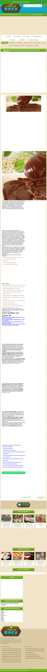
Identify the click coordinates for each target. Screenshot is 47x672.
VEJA (42, 1)
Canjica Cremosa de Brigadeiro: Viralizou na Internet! (13, 465)
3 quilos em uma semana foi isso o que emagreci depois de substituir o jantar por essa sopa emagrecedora (12, 652)
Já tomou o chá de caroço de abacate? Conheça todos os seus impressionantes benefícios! (12, 648)
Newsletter (22, 39)
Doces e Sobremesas (37, 42)
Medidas (13, 39)
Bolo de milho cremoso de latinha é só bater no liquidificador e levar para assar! (36, 650)
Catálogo (18, 36)
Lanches (43, 42)
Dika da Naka (16, 207)
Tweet (44, 14)
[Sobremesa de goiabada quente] (41, 556)
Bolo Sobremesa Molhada (8, 446)
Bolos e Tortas (26, 42)
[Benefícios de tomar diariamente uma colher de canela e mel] (29, 556)
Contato (27, 36)
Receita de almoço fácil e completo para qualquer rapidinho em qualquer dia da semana (12, 658)
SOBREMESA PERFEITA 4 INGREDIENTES (23, 1)
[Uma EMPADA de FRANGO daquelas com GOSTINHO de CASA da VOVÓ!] (18, 556)
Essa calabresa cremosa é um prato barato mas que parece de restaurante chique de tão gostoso (12, 661)
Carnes (31, 42)
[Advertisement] (23, 26)
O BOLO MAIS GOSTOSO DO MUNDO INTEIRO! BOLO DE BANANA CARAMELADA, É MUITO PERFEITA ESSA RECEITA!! (36, 658)
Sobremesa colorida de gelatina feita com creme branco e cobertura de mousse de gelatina (12, 650)
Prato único (36, 45)
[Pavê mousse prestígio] (6, 519)
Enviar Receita (38, 36)
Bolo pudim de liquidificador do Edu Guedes (33, 656)
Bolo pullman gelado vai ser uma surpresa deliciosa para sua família (12, 659)
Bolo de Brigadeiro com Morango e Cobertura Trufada (35, 648)
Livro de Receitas (34, 39)
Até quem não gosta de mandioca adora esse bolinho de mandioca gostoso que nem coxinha (13, 324)
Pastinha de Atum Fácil (6, 561)
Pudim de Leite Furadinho (8, 448)
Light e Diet (11, 45)
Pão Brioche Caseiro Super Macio (9, 450)
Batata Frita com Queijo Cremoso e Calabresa (18, 523)
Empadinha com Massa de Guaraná (10, 463)
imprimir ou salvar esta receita (23, 504)
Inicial (9, 36)
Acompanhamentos (12, 42)
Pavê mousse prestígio (6, 523)
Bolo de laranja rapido (29, 652)
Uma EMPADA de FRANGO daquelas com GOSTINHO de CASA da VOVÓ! (18, 561)
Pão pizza (40, 523)
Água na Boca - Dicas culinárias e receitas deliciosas (11, 6)
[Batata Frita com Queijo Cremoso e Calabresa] (18, 519)
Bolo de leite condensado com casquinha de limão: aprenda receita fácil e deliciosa (29, 523)
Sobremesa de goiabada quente (41, 561)
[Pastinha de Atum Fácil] (6, 556)
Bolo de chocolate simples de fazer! (31, 654)
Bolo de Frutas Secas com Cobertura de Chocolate (13, 467)
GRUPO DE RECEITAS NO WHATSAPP (13, 472)
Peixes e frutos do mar (29, 45)
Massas (23, 45)
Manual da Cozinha (17, 45)
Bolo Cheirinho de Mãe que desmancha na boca (12, 462)
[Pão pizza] (41, 519)
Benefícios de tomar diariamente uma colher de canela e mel (29, 561)
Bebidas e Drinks (20, 42)
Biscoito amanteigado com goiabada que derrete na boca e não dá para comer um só (12, 656)
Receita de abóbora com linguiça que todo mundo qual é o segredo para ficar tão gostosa (12, 654)
